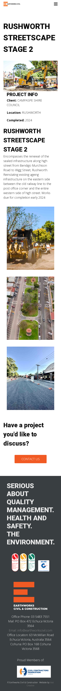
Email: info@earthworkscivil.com (30, 630)
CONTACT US (31, 459)
